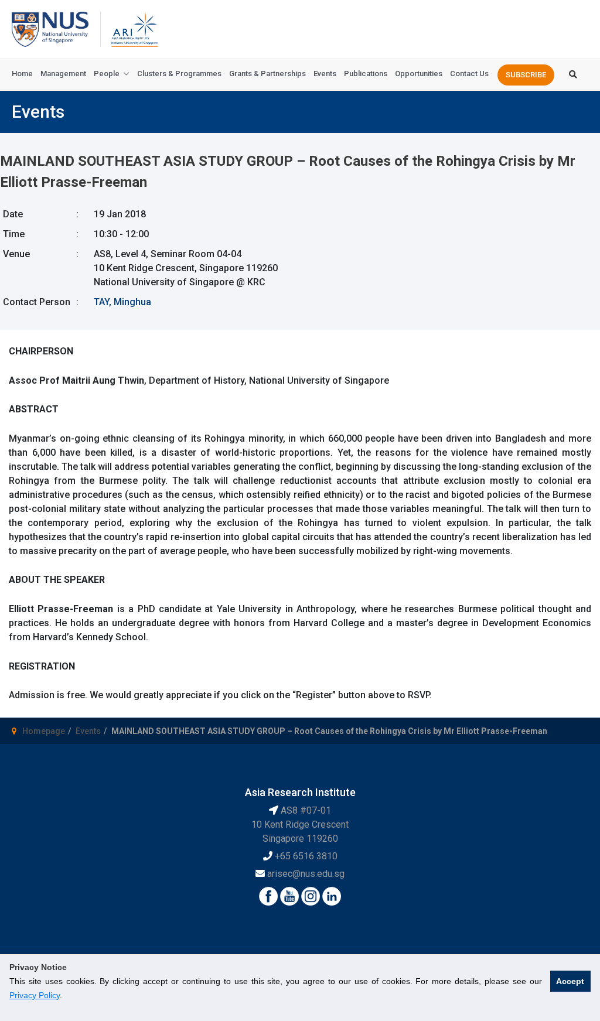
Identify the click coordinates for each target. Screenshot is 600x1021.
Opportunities (418, 73)
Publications (365, 73)
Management (63, 73)
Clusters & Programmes (179, 73)
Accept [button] (570, 981)
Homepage (43, 731)
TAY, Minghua (122, 302)
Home (22, 73)
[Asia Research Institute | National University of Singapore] (134, 28)
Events (324, 73)
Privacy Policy (34, 995)
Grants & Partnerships (267, 73)
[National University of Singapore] (50, 28)
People (107, 73)
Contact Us (469, 73)
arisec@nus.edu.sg (306, 873)
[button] (525, 75)
